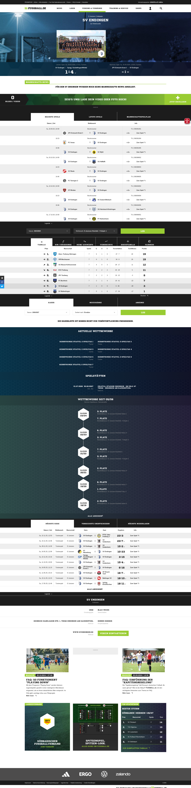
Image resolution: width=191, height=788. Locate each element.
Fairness (149, 244)
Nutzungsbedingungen (53, 782)
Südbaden (99, 16)
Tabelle (42, 244)
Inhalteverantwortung (76, 782)
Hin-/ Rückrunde (63, 244)
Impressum (28, 782)
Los (143, 231)
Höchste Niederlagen (138, 523)
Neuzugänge (96, 302)
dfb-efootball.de (43, 2)
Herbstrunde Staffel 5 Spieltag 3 (76, 349)
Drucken (143, 295)
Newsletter (85, 2)
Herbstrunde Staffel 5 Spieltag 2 (115, 341)
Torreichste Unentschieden (96, 523)
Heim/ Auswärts (85, 244)
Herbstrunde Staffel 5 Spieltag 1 (76, 341)
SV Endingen (95, 600)
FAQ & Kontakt (76, 2)
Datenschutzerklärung (39, 782)
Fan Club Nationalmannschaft (57, 2)
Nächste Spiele (52, 117)
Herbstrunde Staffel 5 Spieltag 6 (115, 357)
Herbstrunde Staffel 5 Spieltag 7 (76, 364)
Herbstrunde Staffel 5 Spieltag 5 (76, 357)
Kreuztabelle (128, 244)
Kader (51, 302)
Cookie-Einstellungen (89, 782)
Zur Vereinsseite (95, 24)
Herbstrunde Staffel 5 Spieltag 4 (115, 349)
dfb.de (35, 2)
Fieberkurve (106, 244)
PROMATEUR (28, 2)
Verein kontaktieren (113, 633)
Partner (69, 2)
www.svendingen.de (83, 632)
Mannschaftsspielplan (139, 117)
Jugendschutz (64, 782)
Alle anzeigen (95, 516)
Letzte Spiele (95, 117)
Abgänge (140, 302)
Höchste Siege (52, 523)
